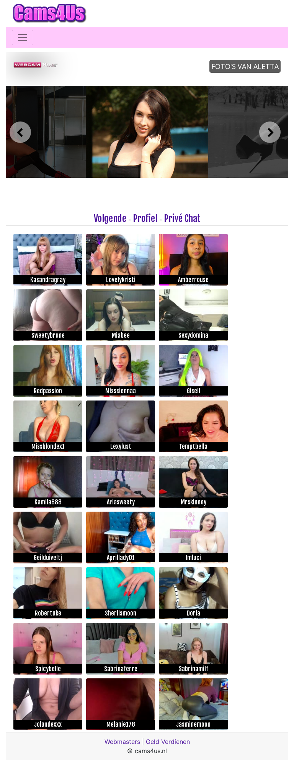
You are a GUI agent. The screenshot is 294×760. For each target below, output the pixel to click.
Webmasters (122, 741)
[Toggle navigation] (22, 37)
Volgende (110, 218)
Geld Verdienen (168, 741)
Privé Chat (182, 218)
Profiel (145, 218)
